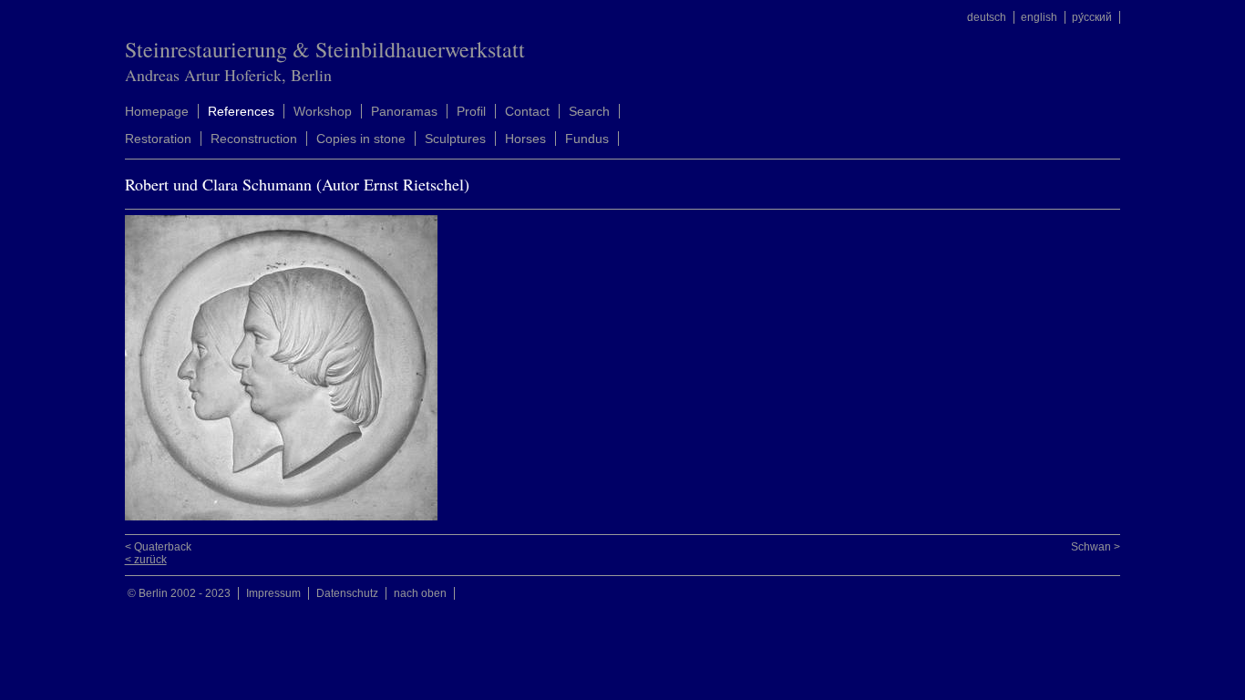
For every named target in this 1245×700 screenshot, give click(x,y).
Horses (525, 138)
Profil (471, 111)
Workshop (322, 111)
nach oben (420, 593)
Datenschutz (347, 593)
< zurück (146, 559)
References (241, 111)
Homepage (157, 111)
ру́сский (1092, 17)
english (1039, 17)
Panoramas (404, 111)
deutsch (986, 17)
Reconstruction (254, 138)
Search (589, 111)
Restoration (158, 138)
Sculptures (455, 138)
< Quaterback (158, 546)
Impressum (273, 593)
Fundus (587, 138)
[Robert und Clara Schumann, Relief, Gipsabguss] (286, 516)
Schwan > (1095, 546)
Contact (527, 111)
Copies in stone (361, 138)
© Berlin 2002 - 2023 (179, 593)
